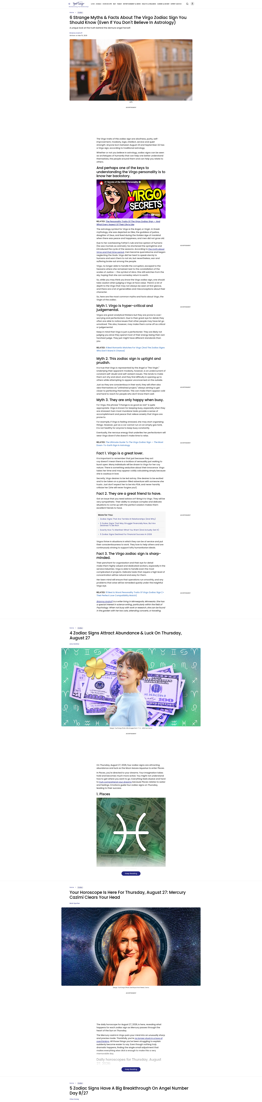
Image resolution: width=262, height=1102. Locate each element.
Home (72, 12)
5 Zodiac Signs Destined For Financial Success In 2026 (126, 534)
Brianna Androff (76, 33)
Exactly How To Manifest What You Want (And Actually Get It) (129, 530)
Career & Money (163, 4)
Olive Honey (74, 1099)
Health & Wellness (149, 4)
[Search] (187, 3)
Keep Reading (131, 873)
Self (114, 4)
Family (119, 4)
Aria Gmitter (74, 644)
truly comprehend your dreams (115, 781)
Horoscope (107, 4)
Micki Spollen (75, 903)
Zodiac (98, 4)
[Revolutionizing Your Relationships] (79, 4)
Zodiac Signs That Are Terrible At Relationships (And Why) (128, 519)
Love (93, 4)
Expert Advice (176, 4)
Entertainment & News (132, 4)
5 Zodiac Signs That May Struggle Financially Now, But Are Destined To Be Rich (128, 524)
